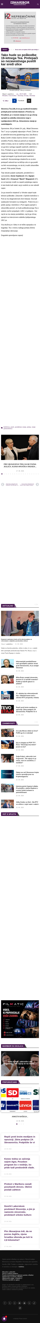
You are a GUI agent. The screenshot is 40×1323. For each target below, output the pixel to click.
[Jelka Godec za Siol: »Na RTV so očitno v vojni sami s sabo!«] (7, 804)
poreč (12, 427)
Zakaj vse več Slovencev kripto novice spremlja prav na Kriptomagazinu (27, 774)
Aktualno (5, 95)
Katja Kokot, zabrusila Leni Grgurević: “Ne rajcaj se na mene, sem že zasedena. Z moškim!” (26, 759)
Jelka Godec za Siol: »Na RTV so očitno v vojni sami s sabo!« (27, 803)
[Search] (38, 4)
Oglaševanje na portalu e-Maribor (12, 1277)
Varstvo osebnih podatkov (10, 1273)
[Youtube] (19, 1303)
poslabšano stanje (20, 427)
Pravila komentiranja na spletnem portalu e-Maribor (17, 1275)
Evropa (26, 95)
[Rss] (29, 1303)
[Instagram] (14, 1303)
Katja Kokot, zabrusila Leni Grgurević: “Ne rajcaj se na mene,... (20, 1063)
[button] (11, 49)
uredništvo (9, 644)
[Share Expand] (29, 101)
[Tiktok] (34, 1303)
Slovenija (32, 95)
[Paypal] (20, 1308)
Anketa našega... (20, 1117)
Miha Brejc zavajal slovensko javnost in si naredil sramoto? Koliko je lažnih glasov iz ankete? (27, 681)
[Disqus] (20, 516)
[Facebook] (5, 1303)
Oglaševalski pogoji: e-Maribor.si (12, 1278)
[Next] (37, 604)
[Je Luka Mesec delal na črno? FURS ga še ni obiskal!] (7, 732)
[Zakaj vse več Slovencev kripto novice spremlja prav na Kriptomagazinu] (7, 774)
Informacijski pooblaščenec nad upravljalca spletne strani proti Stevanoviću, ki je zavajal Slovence (27, 665)
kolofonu (21, 1267)
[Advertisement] (20, 336)
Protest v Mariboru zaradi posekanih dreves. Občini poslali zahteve (18, 1187)
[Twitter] (9, 1303)
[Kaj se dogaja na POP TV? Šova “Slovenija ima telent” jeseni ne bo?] (7, 744)
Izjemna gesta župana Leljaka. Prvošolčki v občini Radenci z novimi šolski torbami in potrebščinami (27, 789)
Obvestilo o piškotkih (8, 1272)
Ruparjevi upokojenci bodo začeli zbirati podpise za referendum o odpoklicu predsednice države (16, 640)
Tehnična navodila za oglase (11, 1280)
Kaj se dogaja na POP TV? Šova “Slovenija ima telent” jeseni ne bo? (26, 745)
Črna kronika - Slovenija (16, 95)
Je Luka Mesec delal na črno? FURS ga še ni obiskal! (27, 732)
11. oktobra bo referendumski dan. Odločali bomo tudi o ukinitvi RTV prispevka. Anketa (27, 695)
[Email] (24, 1303)
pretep (29, 427)
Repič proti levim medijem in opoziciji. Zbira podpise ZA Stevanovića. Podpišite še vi (26, 709)
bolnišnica (7, 427)
